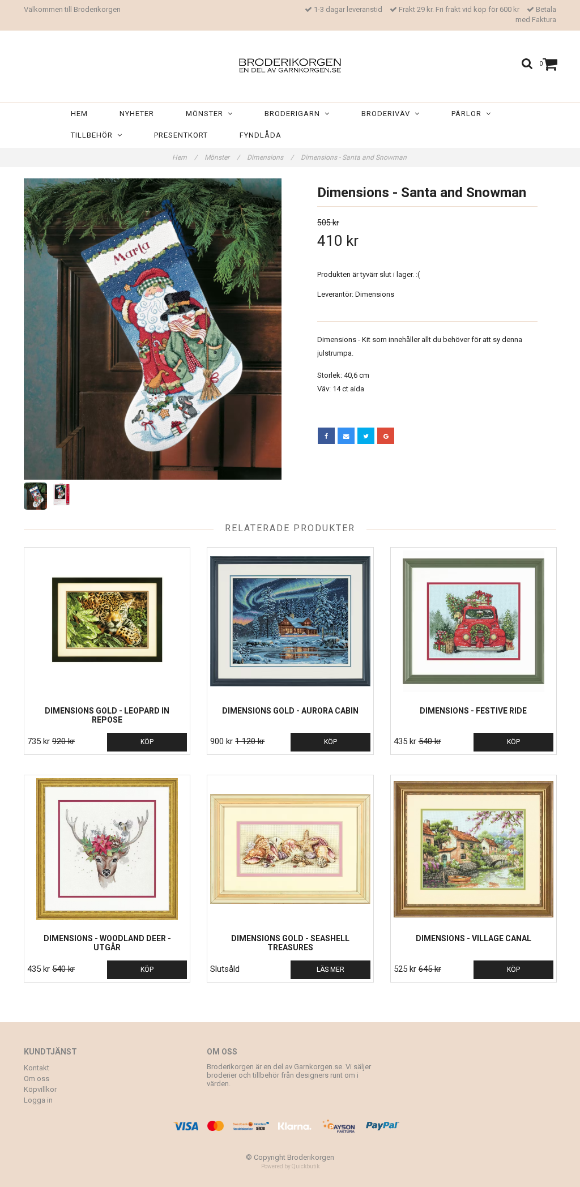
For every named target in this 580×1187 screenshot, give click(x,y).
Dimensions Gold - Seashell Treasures (290, 943)
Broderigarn (295, 113)
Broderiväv (388, 113)
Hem (79, 113)
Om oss (36, 1078)
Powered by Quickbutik (290, 1166)
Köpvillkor (40, 1089)
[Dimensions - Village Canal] (473, 849)
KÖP (146, 742)
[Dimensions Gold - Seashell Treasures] (290, 849)
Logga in (38, 1100)
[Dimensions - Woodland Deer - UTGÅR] (107, 849)
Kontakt (36, 1068)
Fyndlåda (261, 135)
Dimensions (270, 157)
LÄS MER (330, 969)
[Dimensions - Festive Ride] (473, 621)
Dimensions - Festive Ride (473, 710)
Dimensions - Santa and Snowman (354, 157)
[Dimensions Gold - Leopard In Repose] (107, 621)
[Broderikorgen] (290, 63)
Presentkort (181, 135)
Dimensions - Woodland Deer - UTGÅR (107, 943)
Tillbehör (94, 135)
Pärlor (468, 113)
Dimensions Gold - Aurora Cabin (290, 710)
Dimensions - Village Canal (473, 938)
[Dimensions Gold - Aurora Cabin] (290, 621)
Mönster (207, 113)
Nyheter (137, 113)
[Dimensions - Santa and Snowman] (153, 329)
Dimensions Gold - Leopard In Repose (107, 715)
